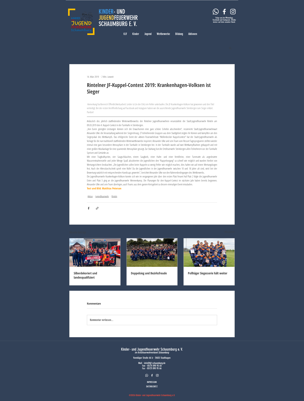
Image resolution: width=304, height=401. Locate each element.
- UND (119, 11)
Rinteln (114, 196)
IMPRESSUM (152, 382)
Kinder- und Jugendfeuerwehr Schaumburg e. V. (152, 349)
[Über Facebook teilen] (88, 208)
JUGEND (106, 17)
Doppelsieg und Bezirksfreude (149, 273)
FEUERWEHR (126, 17)
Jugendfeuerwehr (102, 196)
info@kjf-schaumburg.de (154, 363)
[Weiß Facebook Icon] (224, 11)
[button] (230, 48)
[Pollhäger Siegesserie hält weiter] (209, 252)
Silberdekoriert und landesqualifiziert (85, 275)
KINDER (106, 11)
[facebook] (152, 375)
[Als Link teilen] (97, 208)
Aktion (90, 196)
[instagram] (157, 375)
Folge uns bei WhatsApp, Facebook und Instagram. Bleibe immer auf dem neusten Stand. (224, 20)
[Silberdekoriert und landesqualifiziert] (94, 252)
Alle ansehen (230, 231)
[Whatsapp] (215, 11)
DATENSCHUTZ (152, 386)
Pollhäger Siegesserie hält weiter (207, 273)
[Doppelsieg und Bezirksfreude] (152, 252)
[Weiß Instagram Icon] (233, 11)
